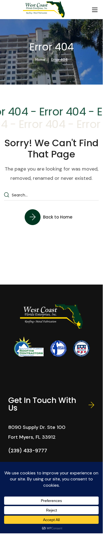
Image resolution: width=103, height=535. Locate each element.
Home (40, 59)
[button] (51, 217)
